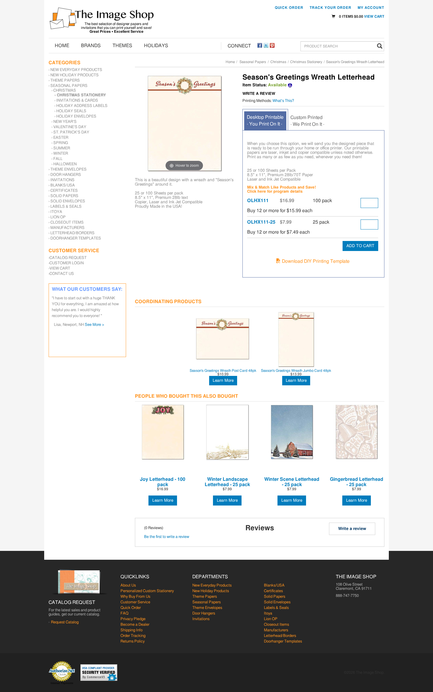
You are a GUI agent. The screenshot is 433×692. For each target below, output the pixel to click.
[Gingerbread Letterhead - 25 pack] (356, 432)
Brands (91, 45)
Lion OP (58, 217)
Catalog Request (68, 258)
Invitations (62, 180)
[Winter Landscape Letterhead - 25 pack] (227, 432)
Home (62, 45)
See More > (102, 307)
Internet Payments (62, 683)
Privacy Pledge (133, 619)
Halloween (65, 164)
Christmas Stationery (306, 62)
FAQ (124, 613)
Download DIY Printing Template (315, 261)
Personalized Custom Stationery (147, 591)
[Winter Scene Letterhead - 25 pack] (292, 432)
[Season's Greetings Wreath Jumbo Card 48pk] (296, 339)
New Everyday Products (76, 70)
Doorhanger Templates (75, 238)
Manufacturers (67, 228)
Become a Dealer (134, 625)
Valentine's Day (69, 127)
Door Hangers (65, 175)
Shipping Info (131, 630)
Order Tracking (133, 636)
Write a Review (258, 94)
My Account (371, 7)
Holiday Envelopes (76, 116)
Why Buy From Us (135, 597)
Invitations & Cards (77, 101)
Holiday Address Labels (82, 106)
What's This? (283, 101)
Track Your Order (330, 7)
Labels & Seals (66, 207)
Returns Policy (132, 641)
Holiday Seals (71, 111)
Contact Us (61, 274)
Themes (122, 45)
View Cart (374, 16)
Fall (57, 159)
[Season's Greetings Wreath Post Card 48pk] (223, 339)
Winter (60, 154)
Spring (60, 143)
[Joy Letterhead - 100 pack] (163, 432)
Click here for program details (275, 192)
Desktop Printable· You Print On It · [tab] (265, 120)
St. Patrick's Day (71, 132)
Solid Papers (64, 196)
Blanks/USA (62, 185)
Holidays (156, 45)
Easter (60, 138)
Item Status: (254, 85)
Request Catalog (65, 622)
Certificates (64, 191)
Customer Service (135, 602)
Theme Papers (65, 80)
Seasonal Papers (253, 62)
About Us (128, 585)
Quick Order (289, 7)
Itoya (56, 212)
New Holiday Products (74, 75)
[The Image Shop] (102, 18)
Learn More (223, 381)
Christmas (278, 62)
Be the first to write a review (166, 537)
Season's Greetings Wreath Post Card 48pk (223, 370)
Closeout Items (67, 222)
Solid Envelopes (67, 201)
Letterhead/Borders (72, 233)
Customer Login (66, 263)
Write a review (352, 529)
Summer (61, 148)
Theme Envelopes (68, 169)
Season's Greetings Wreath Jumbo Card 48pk (296, 370)
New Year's (65, 122)
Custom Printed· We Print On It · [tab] (307, 121)
